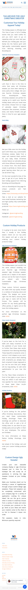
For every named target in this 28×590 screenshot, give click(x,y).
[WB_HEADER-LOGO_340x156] (11, 2)
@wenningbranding (16, 213)
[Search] (21, 2)
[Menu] (24, 2)
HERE (7, 316)
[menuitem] (21, 2)
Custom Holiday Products (14, 225)
